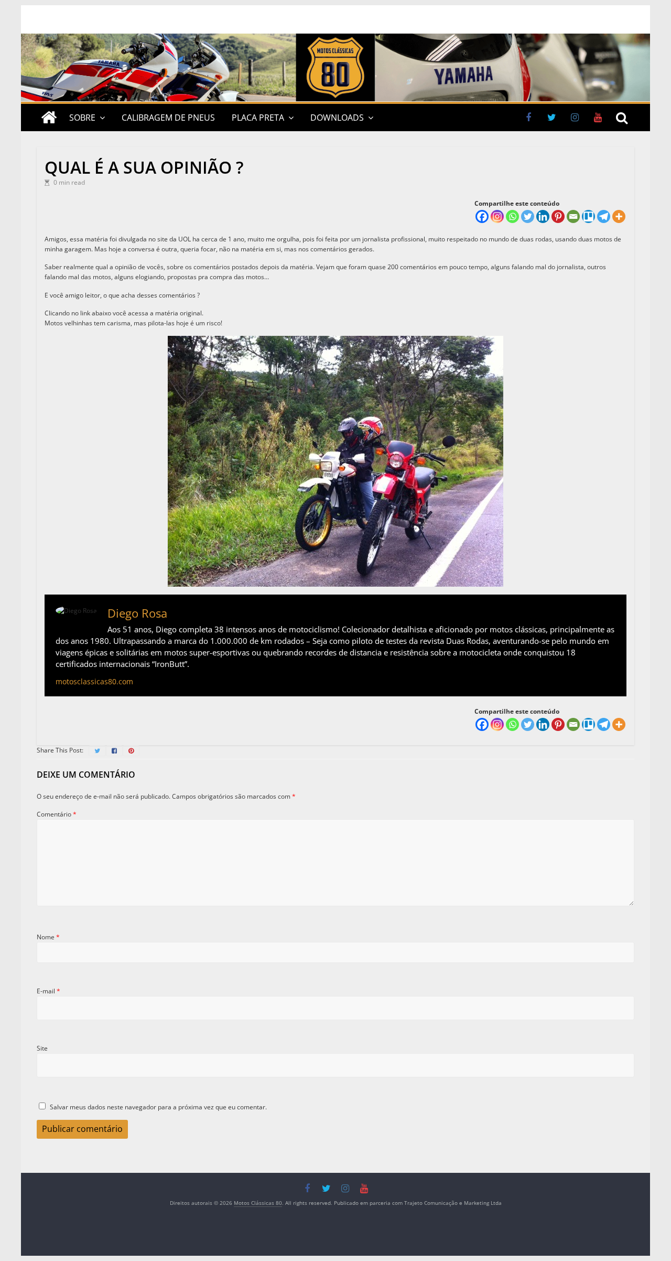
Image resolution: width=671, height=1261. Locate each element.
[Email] (573, 216)
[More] (618, 216)
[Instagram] (497, 216)
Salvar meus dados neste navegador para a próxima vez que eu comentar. (158, 1107)
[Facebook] (482, 216)
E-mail (48, 991)
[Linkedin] (542, 216)
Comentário (57, 814)
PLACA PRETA (258, 117)
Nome (48, 936)
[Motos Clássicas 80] (335, 38)
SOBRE (82, 117)
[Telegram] (603, 216)
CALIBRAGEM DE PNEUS (168, 117)
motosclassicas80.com (94, 681)
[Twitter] (527, 216)
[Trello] (588, 216)
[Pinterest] (558, 216)
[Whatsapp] (512, 216)
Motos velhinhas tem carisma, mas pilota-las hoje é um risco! (133, 323)
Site (42, 1048)
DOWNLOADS (337, 117)
